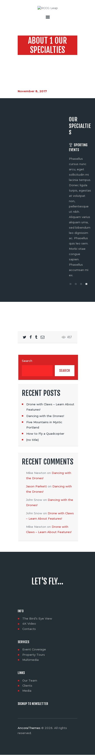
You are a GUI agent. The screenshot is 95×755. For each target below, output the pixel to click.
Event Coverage (34, 649)
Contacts (29, 629)
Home (27, 58)
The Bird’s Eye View (37, 618)
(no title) (32, 439)
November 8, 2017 (32, 91)
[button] (70, 284)
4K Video (29, 623)
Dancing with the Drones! (45, 416)
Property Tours (33, 654)
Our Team (29, 680)
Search (27, 360)
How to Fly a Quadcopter (45, 433)
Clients (27, 685)
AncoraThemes (29, 728)
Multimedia (30, 659)
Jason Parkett (36, 486)
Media (26, 690)
